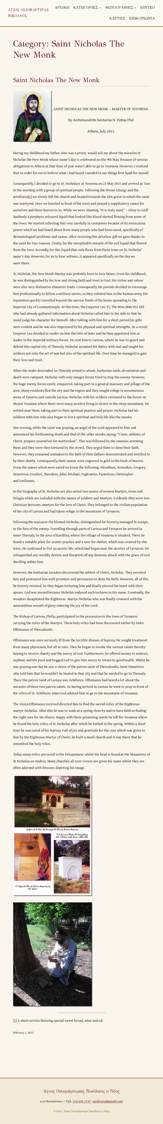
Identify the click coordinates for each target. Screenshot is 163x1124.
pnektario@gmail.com (108, 1101)
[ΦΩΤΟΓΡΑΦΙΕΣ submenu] (135, 8)
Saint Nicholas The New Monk (56, 80)
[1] (30, 196)
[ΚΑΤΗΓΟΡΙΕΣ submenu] (100, 8)
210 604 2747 (82, 1101)
